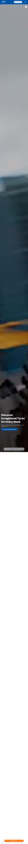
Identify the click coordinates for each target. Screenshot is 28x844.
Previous (5, 449)
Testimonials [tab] (16, 449)
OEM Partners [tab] (17, 449)
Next (22, 449)
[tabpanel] (14, 422)
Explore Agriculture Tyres (10, 429)
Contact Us (13, 840)
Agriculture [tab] (12, 449)
